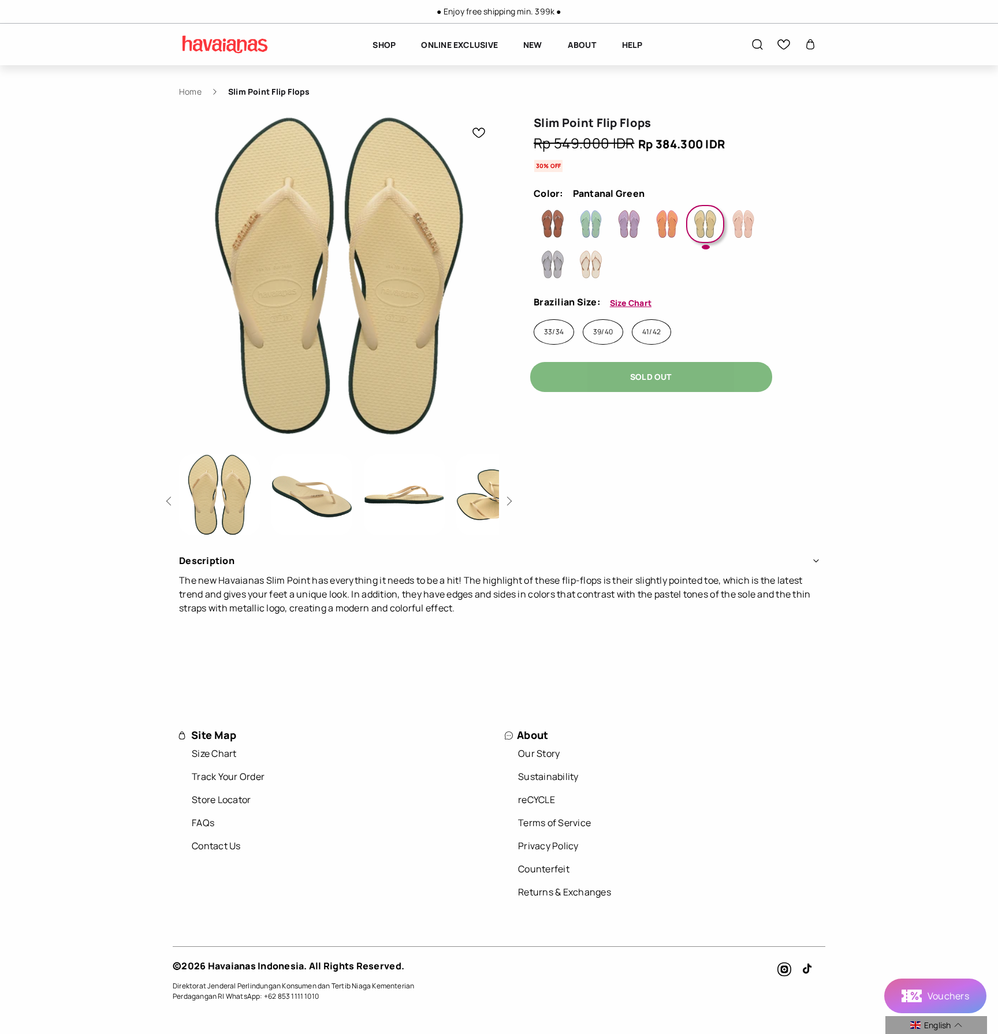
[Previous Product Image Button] (170, 498)
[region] (499, 11)
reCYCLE (536, 799)
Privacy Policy (548, 845)
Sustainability (548, 776)
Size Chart (630, 302)
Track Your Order (228, 776)
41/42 (651, 332)
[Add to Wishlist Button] (478, 133)
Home (190, 91)
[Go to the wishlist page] (783, 44)
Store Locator (221, 799)
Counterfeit (543, 869)
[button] (757, 44)
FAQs (203, 822)
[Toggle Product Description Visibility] (816, 561)
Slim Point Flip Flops (269, 91)
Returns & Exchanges (564, 892)
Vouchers (948, 996)
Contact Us (216, 845)
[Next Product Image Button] (507, 498)
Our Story (539, 753)
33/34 (554, 332)
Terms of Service (554, 822)
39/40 (603, 332)
